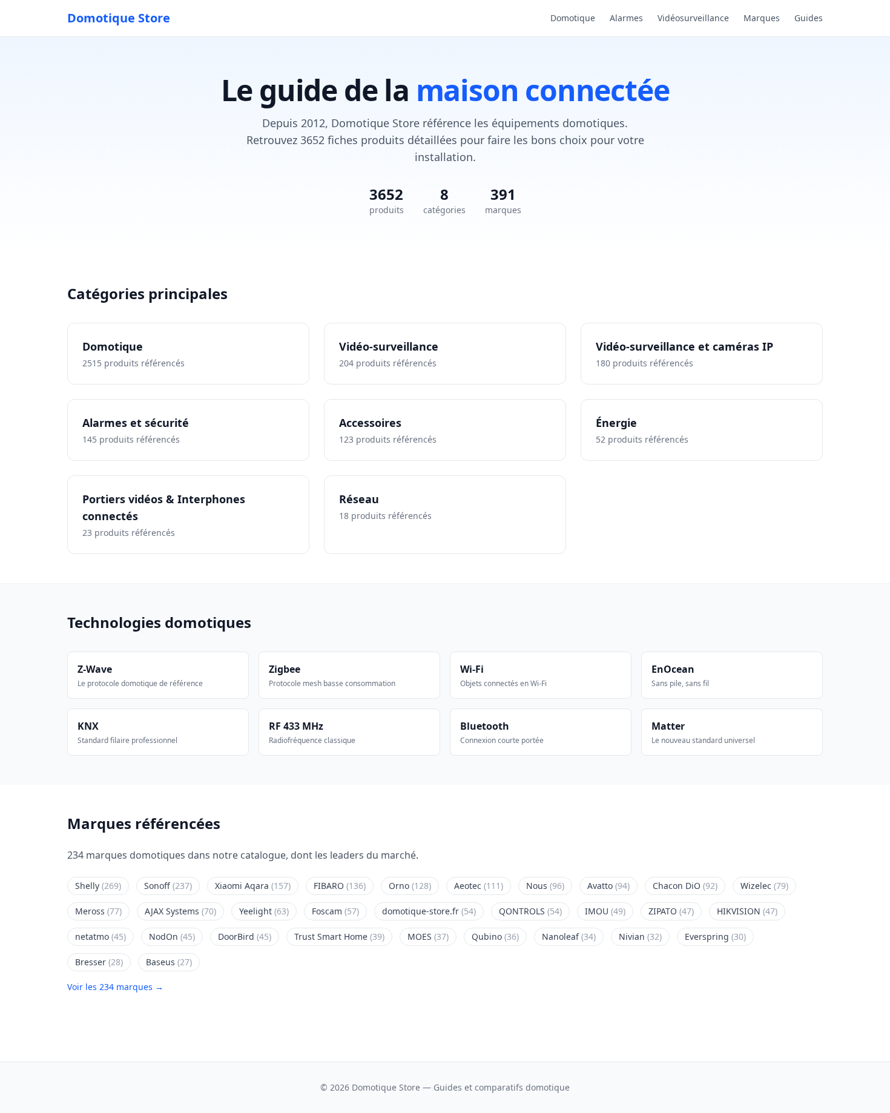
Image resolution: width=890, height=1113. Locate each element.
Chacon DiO (685, 885)
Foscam (335, 911)
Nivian (640, 936)
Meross (98, 911)
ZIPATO (671, 911)
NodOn (172, 936)
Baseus (169, 962)
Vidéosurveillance (693, 18)
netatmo (100, 936)
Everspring (715, 936)
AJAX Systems (180, 911)
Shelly (98, 885)
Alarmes (626, 18)
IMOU (605, 911)
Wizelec (764, 885)
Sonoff (168, 885)
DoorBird (244, 936)
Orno (410, 885)
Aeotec (478, 885)
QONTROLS (530, 911)
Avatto (608, 885)
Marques (761, 18)
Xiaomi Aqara (253, 885)
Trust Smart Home (339, 936)
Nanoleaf (569, 936)
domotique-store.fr (429, 911)
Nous (545, 885)
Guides (808, 18)
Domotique (572, 18)
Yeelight (264, 911)
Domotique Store (118, 18)
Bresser (99, 962)
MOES (428, 936)
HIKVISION (747, 911)
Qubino (495, 936)
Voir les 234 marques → (115, 986)
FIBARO (340, 885)
